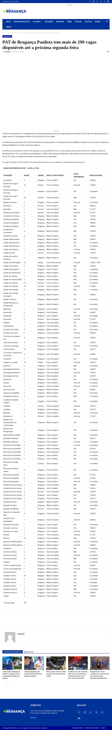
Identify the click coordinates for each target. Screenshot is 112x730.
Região (97, 22)
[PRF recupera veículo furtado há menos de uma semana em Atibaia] (56, 663)
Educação (49, 22)
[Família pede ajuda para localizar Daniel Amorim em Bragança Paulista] (34, 663)
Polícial (78, 22)
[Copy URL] (4, 57)
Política (88, 22)
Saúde (8, 27)
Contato (102, 728)
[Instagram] (93, 1)
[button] (107, 22)
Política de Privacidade (92, 728)
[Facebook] (90, 1)
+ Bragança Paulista (77, 728)
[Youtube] (108, 1)
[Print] (30, 57)
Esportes (60, 22)
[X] (100, 1)
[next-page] (7, 682)
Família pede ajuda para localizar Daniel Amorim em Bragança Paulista (33, 674)
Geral (69, 22)
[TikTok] (97, 1)
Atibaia (5, 668)
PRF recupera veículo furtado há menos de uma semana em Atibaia (56, 674)
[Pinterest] (20, 57)
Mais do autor (29, 652)
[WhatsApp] (104, 1)
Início (8, 22)
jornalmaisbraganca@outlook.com (49, 718)
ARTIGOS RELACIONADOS (12, 652)
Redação (7, 51)
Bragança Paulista (22, 22)
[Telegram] (35, 57)
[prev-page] (3, 682)
